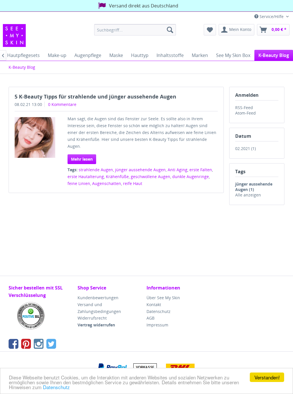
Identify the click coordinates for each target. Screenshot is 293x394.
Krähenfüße (117, 176)
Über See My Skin (163, 297)
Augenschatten (106, 183)
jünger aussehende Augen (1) (253, 186)
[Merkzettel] (210, 30)
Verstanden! (267, 377)
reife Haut (132, 183)
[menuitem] (135, 30)
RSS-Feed (244, 107)
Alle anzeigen (248, 195)
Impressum (157, 325)
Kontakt (153, 304)
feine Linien (79, 183)
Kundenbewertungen (98, 297)
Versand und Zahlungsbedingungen (99, 308)
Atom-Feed (245, 113)
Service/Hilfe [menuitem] (271, 16)
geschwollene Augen (150, 176)
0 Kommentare (62, 104)
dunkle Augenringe (190, 176)
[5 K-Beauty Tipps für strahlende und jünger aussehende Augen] (35, 137)
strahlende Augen (96, 169)
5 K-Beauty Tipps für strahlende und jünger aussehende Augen (95, 96)
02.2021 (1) (245, 148)
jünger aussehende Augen (140, 169)
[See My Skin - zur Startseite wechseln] (14, 35)
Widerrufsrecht (92, 318)
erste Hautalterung (86, 176)
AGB (150, 318)
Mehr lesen (82, 159)
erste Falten (200, 169)
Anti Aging (177, 169)
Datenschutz (56, 387)
